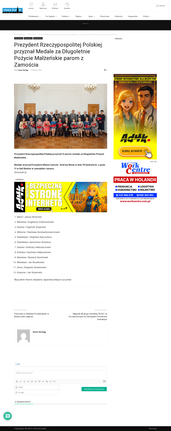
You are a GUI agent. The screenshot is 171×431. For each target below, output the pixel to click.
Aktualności (31, 34)
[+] (54, 381)
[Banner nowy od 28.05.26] (135, 203)
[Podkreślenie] (24, 381)
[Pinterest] (29, 76)
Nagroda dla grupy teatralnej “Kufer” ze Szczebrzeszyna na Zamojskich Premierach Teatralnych (88, 317)
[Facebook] (17, 76)
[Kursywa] (21, 381)
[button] (160, 6)
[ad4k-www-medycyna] (135, 158)
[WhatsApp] (35, 76)
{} (50, 381)
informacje (153, 428)
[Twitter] (23, 76)
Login (17, 364)
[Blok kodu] (43, 381)
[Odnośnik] (47, 381)
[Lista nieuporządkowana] (36, 381)
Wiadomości (38, 38)
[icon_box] (31, 6)
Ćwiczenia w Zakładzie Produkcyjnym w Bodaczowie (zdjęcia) (31, 315)
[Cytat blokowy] (39, 381)
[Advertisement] (135, 56)
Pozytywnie (28, 38)
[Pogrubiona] (17, 381)
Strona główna (19, 34)
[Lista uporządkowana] (32, 381)
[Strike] (28, 381)
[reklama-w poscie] (60, 197)
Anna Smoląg (23, 70)
